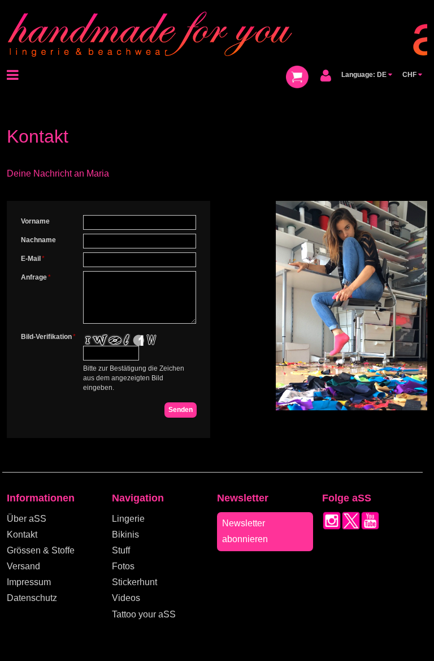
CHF (410, 75)
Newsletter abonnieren (245, 531)
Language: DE (364, 75)
